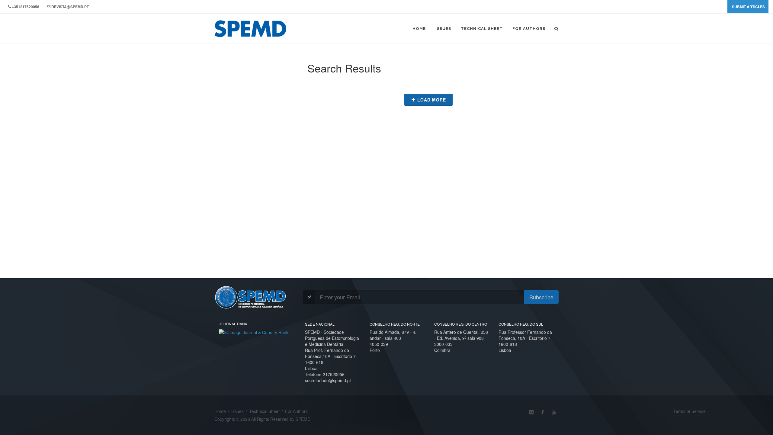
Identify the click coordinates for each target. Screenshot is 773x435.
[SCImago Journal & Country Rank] (253, 332)
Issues (237, 411)
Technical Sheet (264, 411)
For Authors (296, 411)
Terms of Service (689, 411)
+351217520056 (25, 6)
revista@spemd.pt (70, 6)
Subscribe (541, 297)
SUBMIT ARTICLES (748, 6)
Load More (431, 100)
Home (220, 411)
